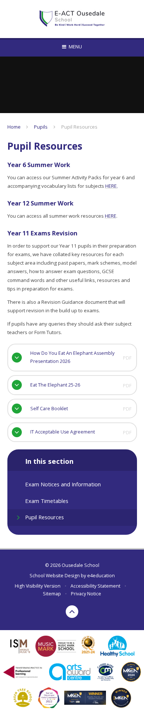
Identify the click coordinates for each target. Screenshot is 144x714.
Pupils (41, 126)
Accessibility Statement (95, 586)
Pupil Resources (79, 126)
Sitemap (52, 594)
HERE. (111, 186)
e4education (101, 575)
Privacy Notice (86, 594)
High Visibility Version (38, 586)
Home (14, 126)
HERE (110, 215)
